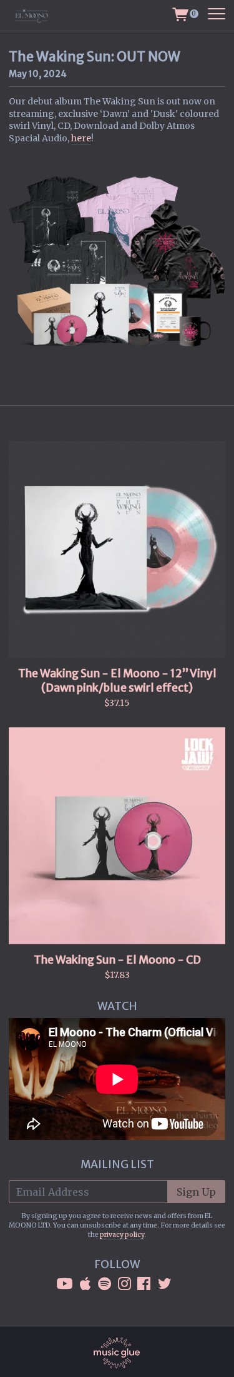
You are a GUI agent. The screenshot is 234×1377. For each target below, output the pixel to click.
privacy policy (122, 1235)
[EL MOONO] (38, 15)
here (81, 138)
